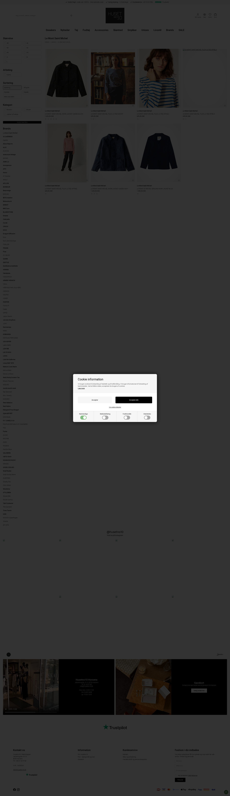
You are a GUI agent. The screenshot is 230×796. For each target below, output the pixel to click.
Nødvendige (83, 414)
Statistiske (147, 414)
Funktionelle (127, 414)
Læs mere (81, 388)
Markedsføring (105, 414)
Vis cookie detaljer (115, 407)
